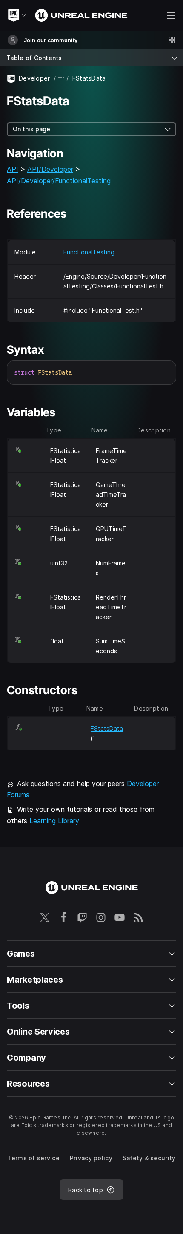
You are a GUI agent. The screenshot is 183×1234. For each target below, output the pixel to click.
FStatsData (107, 728)
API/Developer (50, 169)
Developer (34, 78)
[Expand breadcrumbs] (61, 78)
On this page (31, 129)
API (12, 169)
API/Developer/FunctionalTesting (59, 180)
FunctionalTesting (88, 252)
